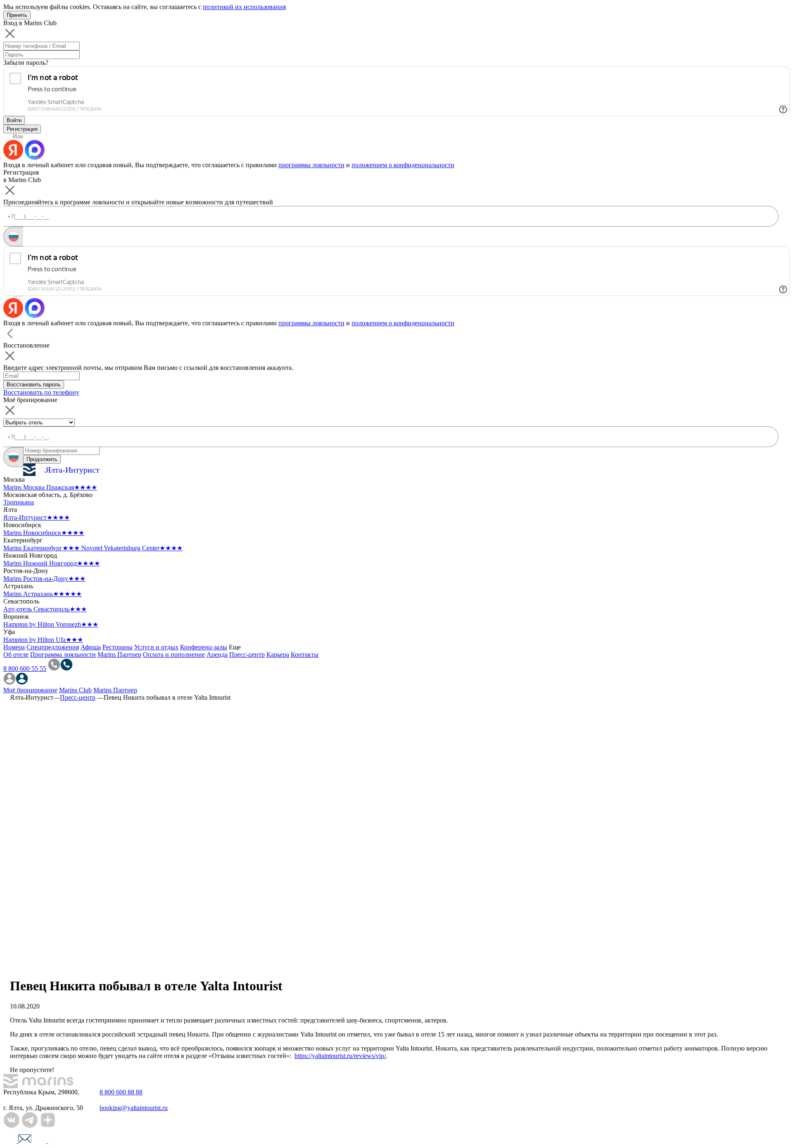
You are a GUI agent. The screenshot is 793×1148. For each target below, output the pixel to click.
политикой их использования (244, 6)
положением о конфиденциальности (402, 164)
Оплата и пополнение (174, 654)
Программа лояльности (63, 654)
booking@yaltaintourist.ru (134, 1107)
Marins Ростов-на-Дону (44, 578)
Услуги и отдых (156, 647)
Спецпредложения (52, 647)
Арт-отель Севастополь (45, 609)
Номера (14, 647)
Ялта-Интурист (36, 517)
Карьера (277, 654)
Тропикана (18, 502)
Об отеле (15, 654)
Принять (17, 15)
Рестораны (117, 647)
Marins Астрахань (42, 593)
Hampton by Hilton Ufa (43, 639)
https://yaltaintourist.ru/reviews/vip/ (340, 1055)
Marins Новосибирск (43, 532)
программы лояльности (311, 164)
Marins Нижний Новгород (51, 563)
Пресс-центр (247, 654)
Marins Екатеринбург (41, 548)
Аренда (217, 654)
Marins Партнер (119, 654)
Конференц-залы (203, 647)
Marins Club (75, 690)
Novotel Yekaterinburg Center (132, 548)
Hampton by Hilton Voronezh (50, 624)
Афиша (91, 647)
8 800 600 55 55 (24, 668)
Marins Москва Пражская (50, 487)
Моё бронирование (30, 690)
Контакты (304, 654)
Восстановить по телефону (41, 392)
